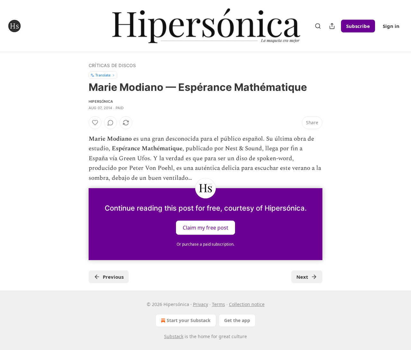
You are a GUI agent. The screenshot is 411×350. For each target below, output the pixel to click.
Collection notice (247, 304)
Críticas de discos (112, 65)
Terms (218, 304)
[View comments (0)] (110, 122)
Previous (113, 277)
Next (302, 277)
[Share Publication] (332, 26)
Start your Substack (189, 320)
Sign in (391, 26)
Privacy (200, 304)
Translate (102, 75)
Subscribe (358, 26)
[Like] (95, 122)
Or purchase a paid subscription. (205, 244)
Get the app (237, 320)
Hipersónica (101, 101)
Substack (173, 336)
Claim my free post (205, 227)
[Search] (317, 26)
